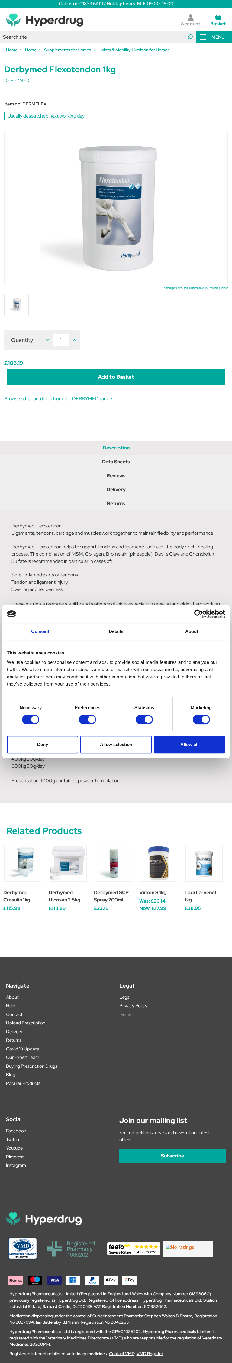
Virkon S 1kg (152, 892)
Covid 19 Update (22, 1049)
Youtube (14, 1148)
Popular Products (23, 1083)
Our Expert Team (22, 1057)
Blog (10, 1075)
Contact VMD (121, 1353)
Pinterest (15, 1157)
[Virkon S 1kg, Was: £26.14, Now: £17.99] (158, 863)
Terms (125, 1014)
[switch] (87, 719)
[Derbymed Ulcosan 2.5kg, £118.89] (68, 863)
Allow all (189, 744)
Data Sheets (116, 462)
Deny (42, 744)
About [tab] (191, 631)
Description (116, 448)
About (12, 997)
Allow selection (116, 744)
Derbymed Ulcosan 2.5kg (64, 896)
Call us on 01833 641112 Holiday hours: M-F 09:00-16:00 (116, 4)
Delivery (116, 489)
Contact (14, 1014)
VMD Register (150, 1353)
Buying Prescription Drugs (31, 1066)
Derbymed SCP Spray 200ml (111, 896)
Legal (124, 997)
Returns (116, 503)
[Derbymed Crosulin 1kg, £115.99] (22, 863)
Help (10, 1006)
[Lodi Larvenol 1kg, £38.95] (204, 863)
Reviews (116, 475)
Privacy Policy (133, 1006)
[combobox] (98, 37)
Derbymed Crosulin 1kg (16, 896)
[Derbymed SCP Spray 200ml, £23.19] (113, 863)
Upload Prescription (25, 1023)
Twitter (13, 1140)
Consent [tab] (40, 631)
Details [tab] (116, 631)
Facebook (16, 1131)
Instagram (16, 1165)
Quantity (22, 339)
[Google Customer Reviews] (188, 1249)
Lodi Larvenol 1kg (200, 896)
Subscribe (172, 1156)
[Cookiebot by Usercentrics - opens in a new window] (198, 613)
